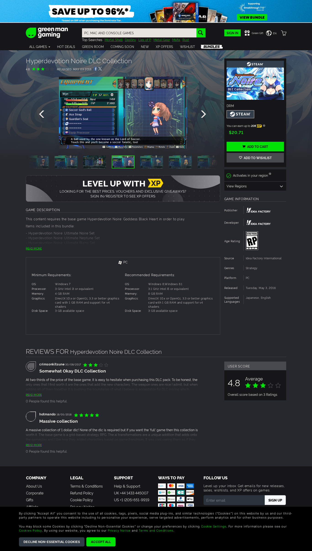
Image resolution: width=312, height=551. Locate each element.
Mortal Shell (114, 39)
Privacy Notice (119, 530)
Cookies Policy (30, 530)
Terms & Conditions (86, 485)
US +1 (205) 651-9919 (131, 499)
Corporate (34, 492)
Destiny (130, 39)
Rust (185, 39)
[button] (40, 46)
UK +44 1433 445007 (131, 492)
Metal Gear (161, 39)
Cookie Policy (81, 499)
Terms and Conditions (156, 530)
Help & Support (127, 485)
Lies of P (144, 39)
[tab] (123, 262)
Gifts (29, 499)
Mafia (176, 39)
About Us (34, 485)
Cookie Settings (213, 526)
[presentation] (42, 114)
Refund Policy (81, 492)
